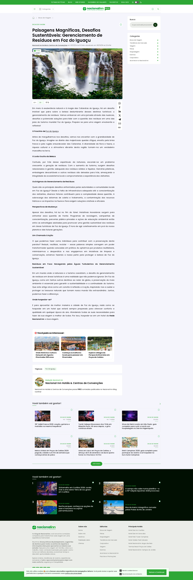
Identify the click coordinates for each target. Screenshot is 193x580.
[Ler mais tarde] (71, 410)
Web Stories (80, 2)
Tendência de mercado (138, 43)
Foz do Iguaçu (52, 131)
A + (35, 102)
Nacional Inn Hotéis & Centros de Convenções (49, 45)
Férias (132, 49)
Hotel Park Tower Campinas (138, 537)
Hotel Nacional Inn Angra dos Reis (140, 543)
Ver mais (96, 464)
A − (41, 102)
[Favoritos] (152, 9)
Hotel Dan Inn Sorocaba (137, 534)
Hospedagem (135, 52)
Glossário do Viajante (97, 2)
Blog (70, 2)
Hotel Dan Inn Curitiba (136, 530)
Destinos (81, 537)
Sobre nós (81, 534)
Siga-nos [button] (125, 2)
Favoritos (114, 2)
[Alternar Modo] (47, 102)
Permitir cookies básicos (130, 570)
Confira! (38, 392)
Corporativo (134, 58)
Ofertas (81, 543)
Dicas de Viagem (38, 24)
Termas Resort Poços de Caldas (139, 547)
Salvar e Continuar (156, 572)
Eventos (132, 55)
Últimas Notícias (58, 2)
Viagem (132, 46)
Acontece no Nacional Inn (139, 61)
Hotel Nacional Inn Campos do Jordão (142, 550)
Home (80, 530)
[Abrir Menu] (34, 9)
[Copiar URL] (119, 127)
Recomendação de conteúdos (132, 574)
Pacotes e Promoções (108, 556)
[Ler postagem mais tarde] (120, 24)
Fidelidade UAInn (84, 540)
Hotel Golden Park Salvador (138, 540)
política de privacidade (73, 573)
